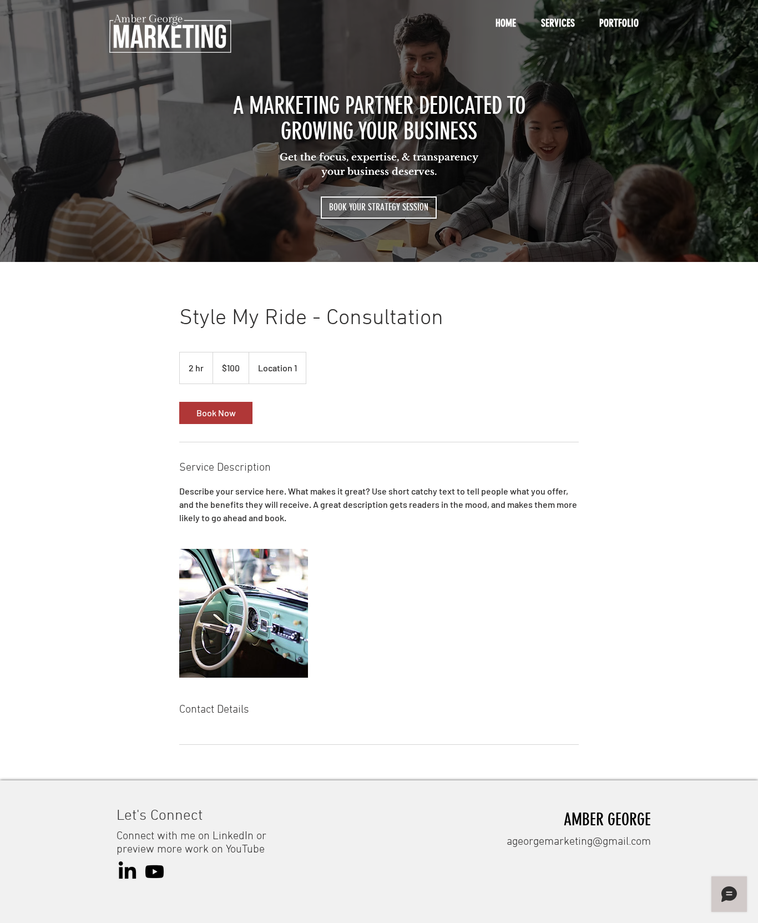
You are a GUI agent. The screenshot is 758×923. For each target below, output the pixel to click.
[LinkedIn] (127, 871)
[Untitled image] (243, 613)
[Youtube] (154, 871)
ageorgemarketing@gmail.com (579, 842)
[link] (215, 413)
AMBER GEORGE (607, 820)
